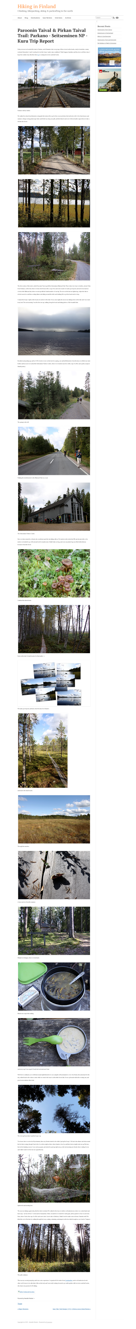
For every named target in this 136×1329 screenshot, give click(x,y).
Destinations (35, 18)
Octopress (49, 1322)
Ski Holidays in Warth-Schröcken (107, 43)
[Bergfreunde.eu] (110, 91)
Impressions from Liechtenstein (107, 40)
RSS (114, 18)
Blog (26, 18)
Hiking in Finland (37, 6)
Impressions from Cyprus (105, 30)
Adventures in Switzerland (105, 33)
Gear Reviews (47, 18)
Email (117, 18)
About (20, 18)
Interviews (58, 18)
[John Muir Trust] (110, 67)
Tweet (20, 1304)
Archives (68, 18)
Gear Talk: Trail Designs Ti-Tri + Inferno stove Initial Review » (72, 1309)
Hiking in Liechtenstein (104, 36)
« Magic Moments (23, 1309)
